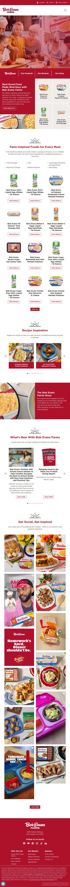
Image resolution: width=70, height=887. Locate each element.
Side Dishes (53, 167)
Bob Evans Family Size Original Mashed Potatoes (56, 293)
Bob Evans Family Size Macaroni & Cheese (35, 293)
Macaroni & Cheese (13, 167)
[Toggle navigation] (65, 10)
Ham (29, 163)
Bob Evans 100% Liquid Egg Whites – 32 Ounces (35, 192)
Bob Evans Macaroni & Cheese (44, 96)
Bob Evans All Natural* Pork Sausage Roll (13, 226)
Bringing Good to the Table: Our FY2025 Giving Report (48, 471)
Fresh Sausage (12, 163)
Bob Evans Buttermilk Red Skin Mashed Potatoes (35, 259)
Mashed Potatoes (34, 167)
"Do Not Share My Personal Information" (41, 879)
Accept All (46, 884)
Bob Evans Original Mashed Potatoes (61, 96)
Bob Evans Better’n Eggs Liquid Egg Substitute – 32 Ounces (56, 227)
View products (9, 108)
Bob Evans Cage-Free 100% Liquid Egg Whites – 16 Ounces (56, 260)
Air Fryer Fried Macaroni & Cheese (49, 365)
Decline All (55, 884)
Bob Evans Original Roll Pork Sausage (61, 121)
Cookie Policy (40, 874)
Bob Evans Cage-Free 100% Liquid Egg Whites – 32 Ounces (14, 294)
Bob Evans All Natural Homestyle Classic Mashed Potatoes (56, 193)
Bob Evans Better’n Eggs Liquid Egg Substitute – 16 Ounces (35, 227)
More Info (65, 884)
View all (35, 309)
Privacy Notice (27, 874)
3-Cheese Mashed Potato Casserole (21, 365)
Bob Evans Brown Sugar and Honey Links (13, 259)
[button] (27, 373)
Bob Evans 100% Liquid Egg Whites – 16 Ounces (44, 121)
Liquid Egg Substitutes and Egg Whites (57, 164)
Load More (35, 807)
